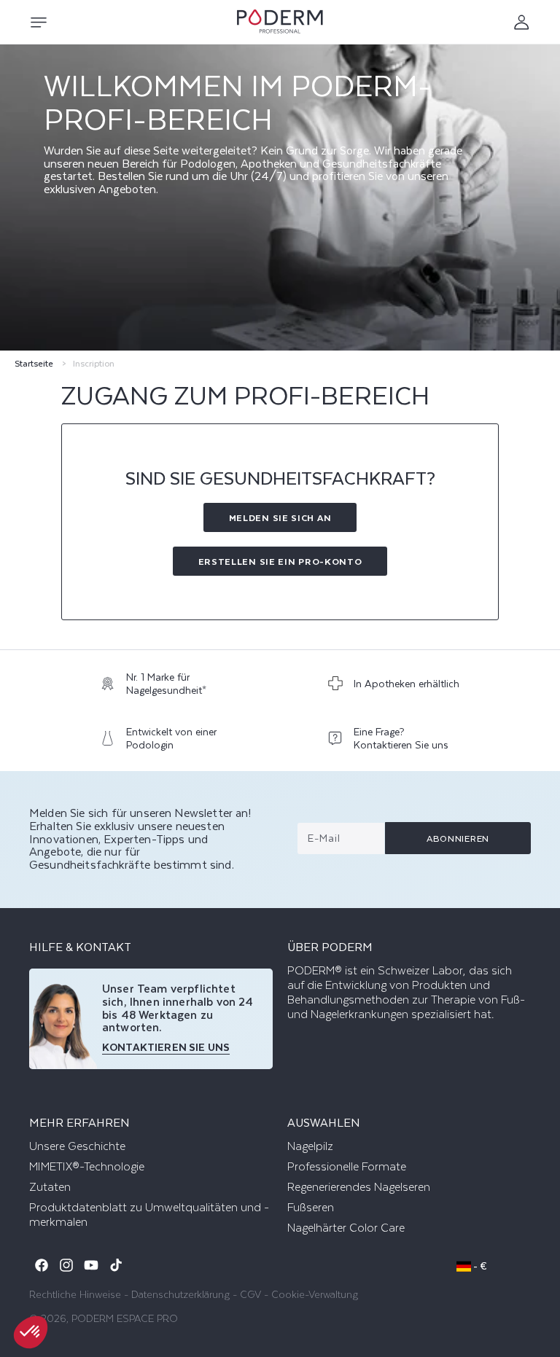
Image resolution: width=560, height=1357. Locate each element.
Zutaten (50, 1187)
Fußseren (310, 1208)
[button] (38, 22)
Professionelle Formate (346, 1167)
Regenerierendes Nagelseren (358, 1187)
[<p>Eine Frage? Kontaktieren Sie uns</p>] (394, 741)
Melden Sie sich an (280, 517)
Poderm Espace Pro (124, 1318)
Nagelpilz (310, 1146)
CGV (250, 1294)
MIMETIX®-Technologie (86, 1167)
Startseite (34, 363)
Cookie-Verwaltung (314, 1294)
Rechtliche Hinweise (75, 1294)
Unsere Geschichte (77, 1146)
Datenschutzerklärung (180, 1294)
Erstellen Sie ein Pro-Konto (280, 561)
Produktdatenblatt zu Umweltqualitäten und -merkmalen (149, 1215)
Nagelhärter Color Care (346, 1228)
